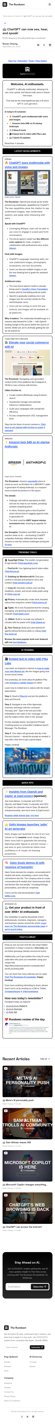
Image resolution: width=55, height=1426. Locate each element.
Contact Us (9, 1392)
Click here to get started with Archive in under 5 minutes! (25, 427)
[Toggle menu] (49, 4)
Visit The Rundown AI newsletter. (20, 977)
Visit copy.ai (13, 594)
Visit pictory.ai (39, 602)
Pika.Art (23, 696)
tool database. (20, 642)
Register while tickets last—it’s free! (22, 815)
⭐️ (6, 824)
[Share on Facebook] (38, 45)
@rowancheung (12, 991)
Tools (31, 61)
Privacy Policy (9, 1396)
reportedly (33, 481)
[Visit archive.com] (27, 70)
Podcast (7, 1366)
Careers (7, 1387)
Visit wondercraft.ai (22, 583)
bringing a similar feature (22, 683)
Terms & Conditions (12, 1401)
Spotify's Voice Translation (35, 289)
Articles (17, 16)
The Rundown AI (8, 16)
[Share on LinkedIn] (50, 45)
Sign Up (12, 61)
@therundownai (30, 991)
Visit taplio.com (21, 614)
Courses (33, 1362)
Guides (32, 1366)
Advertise (22, 61)
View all (45, 1059)
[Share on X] (44, 45)
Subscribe (38, 1286)
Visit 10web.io (38, 622)
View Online (41, 61)
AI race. (8, 545)
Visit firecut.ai (11, 571)
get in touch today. (14, 929)
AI (22, 16)
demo (12, 248)
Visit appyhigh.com (28, 563)
